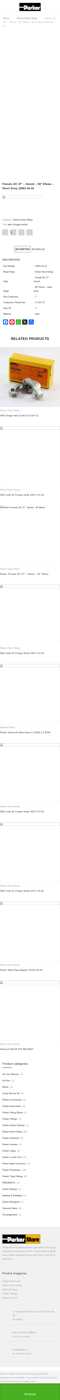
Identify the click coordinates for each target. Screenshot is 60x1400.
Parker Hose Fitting (27, 18)
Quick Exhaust (9, 1189)
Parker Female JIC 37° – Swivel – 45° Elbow (24, 574)
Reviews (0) (38, 249)
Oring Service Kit (10, 1093)
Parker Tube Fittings (12, 1176)
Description (22, 249)
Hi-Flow (6, 1080)
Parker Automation (11, 1106)
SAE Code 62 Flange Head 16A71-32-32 (22, 495)
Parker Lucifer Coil (11, 1157)
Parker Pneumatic (11, 1170)
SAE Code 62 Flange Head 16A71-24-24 (22, 653)
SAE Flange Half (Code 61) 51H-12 (19, 415)
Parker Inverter (10, 1144)
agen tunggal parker (17, 224)
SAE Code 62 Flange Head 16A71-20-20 (22, 811)
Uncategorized (9, 1214)
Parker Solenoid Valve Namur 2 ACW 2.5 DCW (25, 732)
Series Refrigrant (11, 1202)
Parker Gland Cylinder (13, 1125)
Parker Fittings (9, 1119)
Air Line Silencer (10, 1074)
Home (6, 18)
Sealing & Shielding (12, 1195)
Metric (5, 1087)
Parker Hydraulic (10, 1138)
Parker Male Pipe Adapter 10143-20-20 (21, 970)
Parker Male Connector (14, 1163)
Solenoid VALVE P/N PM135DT (16, 1049)
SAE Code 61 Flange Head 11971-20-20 (22, 891)
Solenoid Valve (7, 727)
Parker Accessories (12, 1099)
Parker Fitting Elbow (12, 1112)
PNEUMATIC (8, 1182)
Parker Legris (9, 1150)
